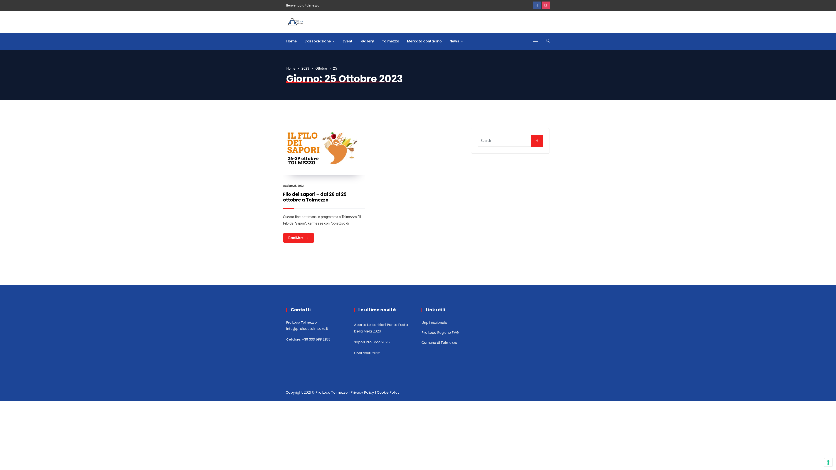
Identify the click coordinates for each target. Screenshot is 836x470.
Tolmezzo (390, 41)
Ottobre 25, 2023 (293, 185)
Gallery (367, 41)
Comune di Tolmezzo (439, 342)
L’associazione (318, 41)
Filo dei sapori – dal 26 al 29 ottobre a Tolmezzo (315, 197)
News (454, 41)
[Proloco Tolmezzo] (294, 22)
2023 (305, 68)
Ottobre (321, 68)
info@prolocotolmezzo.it (307, 328)
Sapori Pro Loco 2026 (372, 342)
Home (291, 41)
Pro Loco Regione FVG (440, 332)
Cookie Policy (388, 392)
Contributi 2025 (367, 353)
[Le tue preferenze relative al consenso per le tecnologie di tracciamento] (828, 462)
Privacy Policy (362, 392)
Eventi (348, 41)
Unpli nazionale (434, 322)
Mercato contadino (424, 41)
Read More (295, 238)
